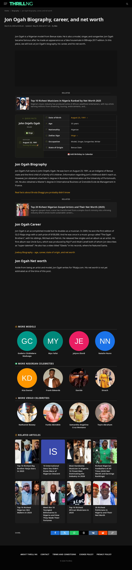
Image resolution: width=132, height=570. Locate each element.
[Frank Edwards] (53, 380)
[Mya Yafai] (53, 344)
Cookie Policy (86, 554)
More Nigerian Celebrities (36, 363)
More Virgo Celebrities (33, 398)
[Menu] (5, 4)
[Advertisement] (66, 69)
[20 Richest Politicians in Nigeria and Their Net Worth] (105, 502)
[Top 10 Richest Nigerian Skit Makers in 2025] (27, 502)
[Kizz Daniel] (27, 380)
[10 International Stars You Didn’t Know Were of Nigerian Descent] (53, 459)
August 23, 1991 (79, 117)
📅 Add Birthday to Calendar (80, 154)
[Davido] (79, 380)
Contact (45, 554)
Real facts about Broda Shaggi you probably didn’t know (42, 192)
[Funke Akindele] (53, 416)
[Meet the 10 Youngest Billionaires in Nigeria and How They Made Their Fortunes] (53, 502)
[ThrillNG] (21, 3)
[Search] (127, 4)
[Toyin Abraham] (105, 416)
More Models (27, 326)
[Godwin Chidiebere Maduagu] (27, 344)
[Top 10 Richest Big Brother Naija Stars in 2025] (27, 459)
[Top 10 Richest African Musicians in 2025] (79, 502)
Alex (55, 26)
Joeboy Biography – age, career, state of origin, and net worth (45, 252)
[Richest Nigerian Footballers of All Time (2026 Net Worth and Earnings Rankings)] (105, 459)
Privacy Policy (104, 554)
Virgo (74, 135)
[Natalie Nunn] (105, 344)
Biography (15, 11)
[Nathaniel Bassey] (27, 416)
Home (7, 11)
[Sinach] (105, 380)
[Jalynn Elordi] (79, 344)
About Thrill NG (29, 554)
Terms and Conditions (64, 554)
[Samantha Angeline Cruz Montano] (79, 416)
